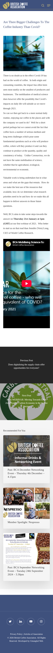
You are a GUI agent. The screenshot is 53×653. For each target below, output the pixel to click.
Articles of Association (33, 634)
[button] (48, 5)
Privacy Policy (16, 634)
